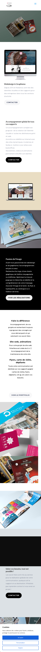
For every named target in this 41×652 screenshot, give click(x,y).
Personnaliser (20, 643)
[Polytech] (20, 415)
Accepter (20, 637)
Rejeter (20, 648)
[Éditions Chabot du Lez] (20, 469)
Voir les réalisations (19, 298)
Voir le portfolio (20, 395)
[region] (20, 638)
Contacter (12, 102)
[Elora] (20, 442)
